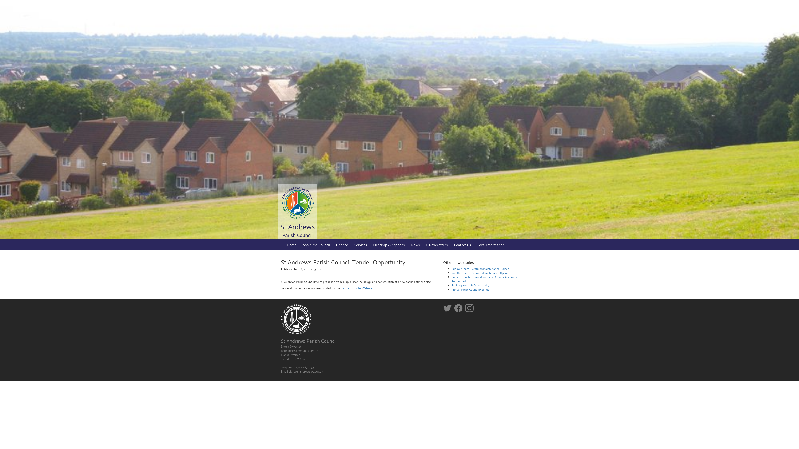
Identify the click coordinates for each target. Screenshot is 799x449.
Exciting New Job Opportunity (470, 285)
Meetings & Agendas (389, 244)
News (415, 244)
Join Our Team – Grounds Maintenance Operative (482, 272)
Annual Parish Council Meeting (470, 289)
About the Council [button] (316, 244)
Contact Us (462, 244)
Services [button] (360, 244)
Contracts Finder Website (356, 287)
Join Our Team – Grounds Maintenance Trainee (480, 268)
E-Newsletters (437, 244)
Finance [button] (342, 244)
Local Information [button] (491, 244)
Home (292, 244)
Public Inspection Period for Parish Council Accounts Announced (484, 279)
